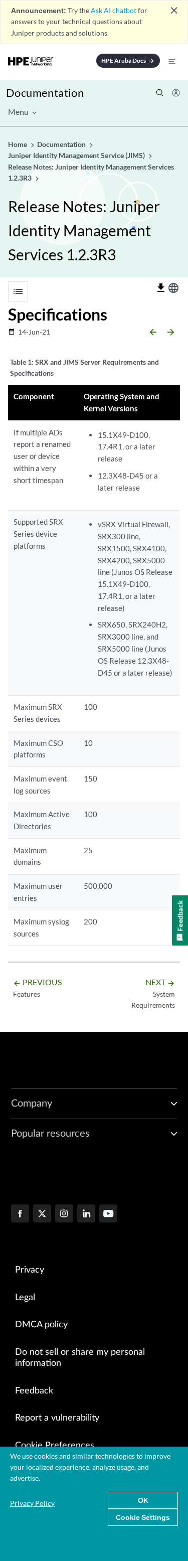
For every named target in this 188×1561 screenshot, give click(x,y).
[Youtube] (108, 1214)
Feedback (34, 1390)
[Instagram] (64, 1214)
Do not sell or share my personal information (80, 1358)
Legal (25, 1297)
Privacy (29, 1270)
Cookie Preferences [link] (54, 1445)
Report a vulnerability (57, 1418)
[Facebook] (20, 1214)
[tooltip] (161, 288)
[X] (42, 1214)
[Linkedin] (86, 1214)
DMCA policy (41, 1324)
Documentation (45, 92)
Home (18, 144)
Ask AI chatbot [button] (113, 10)
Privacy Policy (32, 1503)
